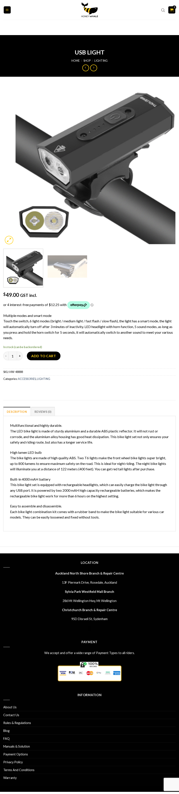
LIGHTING (101, 60)
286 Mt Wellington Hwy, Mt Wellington (90, 601)
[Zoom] (9, 240)
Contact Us (11, 715)
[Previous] (12, 166)
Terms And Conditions (18, 770)
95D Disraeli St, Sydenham (89, 619)
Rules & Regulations (17, 723)
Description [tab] (17, 411)
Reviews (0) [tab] (42, 411)
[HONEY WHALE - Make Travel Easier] (89, 10)
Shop (87, 60)
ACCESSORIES (27, 379)
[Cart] (172, 10)
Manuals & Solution (16, 746)
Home (75, 60)
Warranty (10, 778)
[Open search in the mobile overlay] (163, 10)
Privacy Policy (13, 762)
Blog (6, 731)
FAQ (6, 738)
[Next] (167, 166)
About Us (10, 707)
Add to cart (43, 356)
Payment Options (15, 754)
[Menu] (7, 10)
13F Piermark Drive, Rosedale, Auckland (89, 582)
